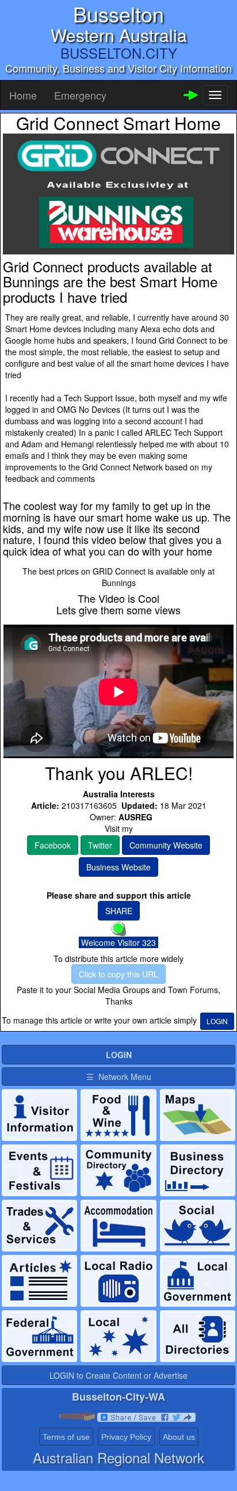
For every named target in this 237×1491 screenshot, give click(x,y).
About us (179, 1436)
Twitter (100, 845)
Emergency (80, 95)
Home (23, 95)
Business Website (118, 867)
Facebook (53, 845)
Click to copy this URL (118, 974)
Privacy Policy (126, 1436)
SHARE (118, 910)
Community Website (165, 845)
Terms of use (66, 1436)
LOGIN (217, 1021)
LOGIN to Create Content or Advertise (118, 1375)
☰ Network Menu (118, 1076)
